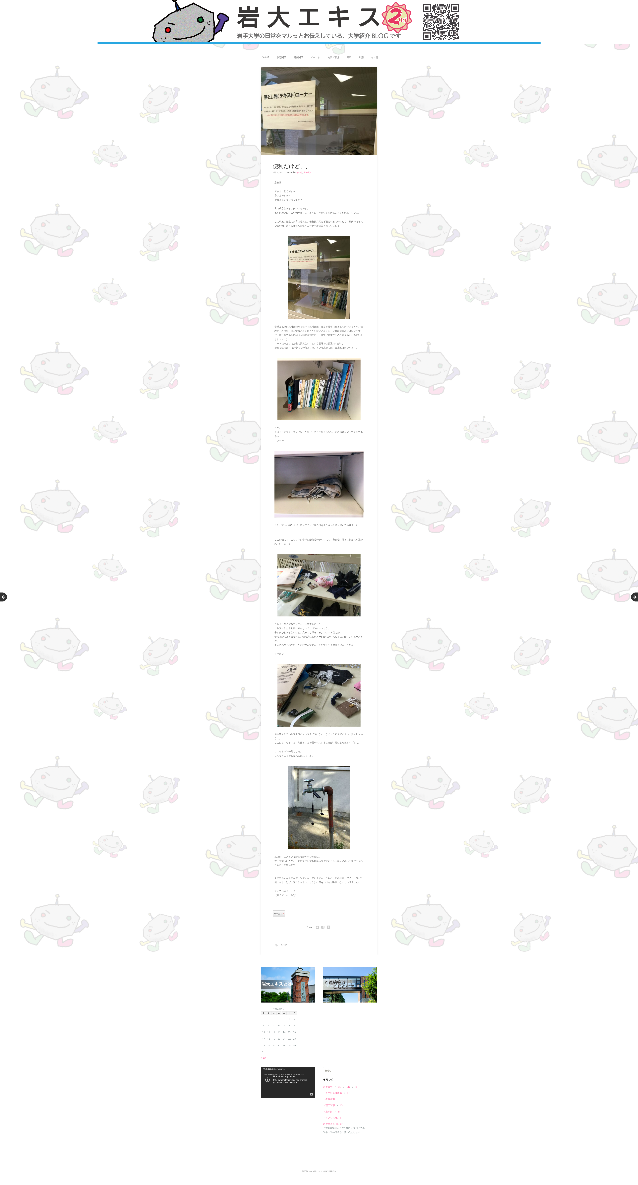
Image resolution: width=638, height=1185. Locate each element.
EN (339, 1086)
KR (356, 1086)
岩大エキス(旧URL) (333, 1123)
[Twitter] (317, 927)
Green (284, 944)
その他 (374, 57)
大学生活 (264, 57)
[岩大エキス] (319, 22)
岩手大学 (327, 1086)
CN (348, 1086)
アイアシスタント (332, 1117)
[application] (288, 1082)
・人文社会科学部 (332, 1093)
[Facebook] (323, 927)
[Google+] (328, 927)
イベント (315, 57)
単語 (361, 57)
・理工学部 (329, 1105)
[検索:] (350, 1070)
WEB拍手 (279, 914)
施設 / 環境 (333, 57)
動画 (349, 57)
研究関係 (298, 57)
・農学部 (327, 1111)
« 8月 (263, 1057)
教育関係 (281, 57)
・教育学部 (329, 1099)
